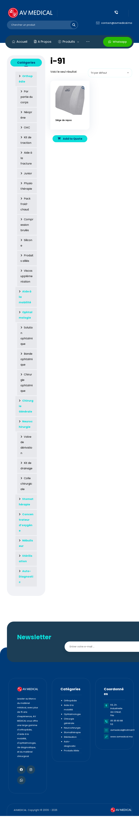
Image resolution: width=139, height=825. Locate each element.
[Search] (71, 24)
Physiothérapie (26, 186)
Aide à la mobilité (69, 707)
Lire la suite (72, 129)
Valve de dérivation (26, 445)
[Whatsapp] (21, 780)
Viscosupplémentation (27, 276)
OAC (27, 127)
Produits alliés (27, 258)
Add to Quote (72, 139)
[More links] (88, 42)
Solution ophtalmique (27, 336)
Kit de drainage (26, 465)
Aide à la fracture (26, 158)
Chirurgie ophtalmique (27, 383)
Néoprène (26, 115)
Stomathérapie (72, 732)
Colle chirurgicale (26, 483)
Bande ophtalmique (27, 359)
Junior (28, 173)
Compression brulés (27, 224)
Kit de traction (26, 140)
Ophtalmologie (72, 714)
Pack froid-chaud (26, 204)
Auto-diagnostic (70, 744)
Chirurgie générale (69, 721)
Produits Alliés (71, 750)
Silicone (26, 243)
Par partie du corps (27, 96)
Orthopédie (70, 700)
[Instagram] (31, 769)
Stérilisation (70, 737)
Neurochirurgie (72, 727)
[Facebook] (21, 769)
